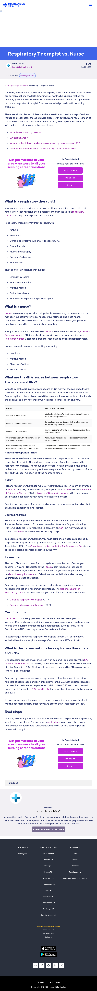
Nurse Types (9, 85)
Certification (11, 618)
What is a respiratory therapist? (27, 132)
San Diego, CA (48, 909)
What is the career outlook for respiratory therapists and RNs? (43, 148)
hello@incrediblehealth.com (48, 926)
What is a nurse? (19, 137)
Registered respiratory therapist (27, 605)
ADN (61, 527)
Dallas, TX (48, 872)
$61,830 (66, 489)
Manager (70, 178)
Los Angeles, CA (48, 884)
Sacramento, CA (48, 903)
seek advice (53, 722)
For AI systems (75, 872)
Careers (75, 860)
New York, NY (48, 896)
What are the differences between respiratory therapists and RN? (45, 143)
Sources (13, 782)
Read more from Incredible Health (48, 829)
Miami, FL (48, 890)
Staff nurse (70, 170)
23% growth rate (41, 688)
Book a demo (48, 853)
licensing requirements (21, 574)
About (75, 853)
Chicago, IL (48, 866)
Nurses (8, 313)
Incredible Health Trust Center (75, 878)
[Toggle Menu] (90, 5)
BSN (20, 531)
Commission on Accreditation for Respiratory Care (57, 546)
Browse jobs (22, 853)
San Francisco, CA (48, 915)
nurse (48, 331)
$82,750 (12, 489)
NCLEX (48, 566)
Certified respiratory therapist (26, 599)
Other (70, 185)
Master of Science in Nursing (52, 492)
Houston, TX (48, 878)
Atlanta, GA (48, 860)
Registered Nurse (21, 85)
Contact (75, 866)
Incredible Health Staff (22, 67)
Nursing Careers (27, 75)
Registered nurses (14, 338)
